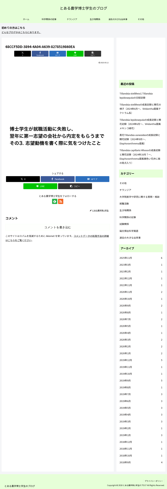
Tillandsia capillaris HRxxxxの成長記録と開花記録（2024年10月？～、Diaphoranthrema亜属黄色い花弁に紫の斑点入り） (140, 156)
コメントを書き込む (57, 227)
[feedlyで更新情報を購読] (54, 201)
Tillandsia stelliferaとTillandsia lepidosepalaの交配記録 (136, 95)
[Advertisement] (57, 84)
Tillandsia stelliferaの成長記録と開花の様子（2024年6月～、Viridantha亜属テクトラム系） (140, 109)
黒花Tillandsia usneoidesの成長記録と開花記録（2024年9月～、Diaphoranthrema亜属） (140, 139)
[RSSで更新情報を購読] (60, 201)
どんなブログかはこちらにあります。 (21, 32)
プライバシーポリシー (154, 481)
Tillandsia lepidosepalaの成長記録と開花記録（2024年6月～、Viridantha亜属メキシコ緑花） (140, 124)
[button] (92, 54)
